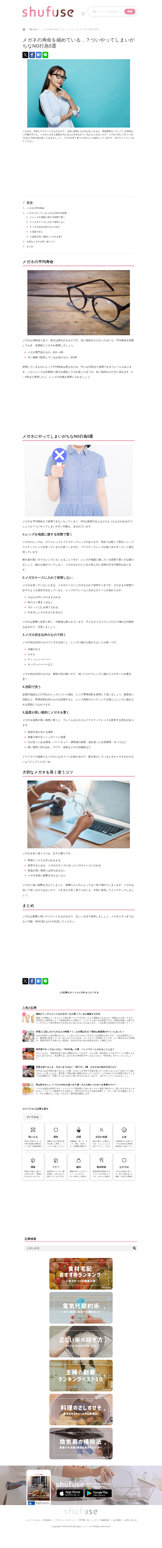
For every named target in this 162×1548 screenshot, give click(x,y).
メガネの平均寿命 (35, 208)
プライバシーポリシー (65, 1520)
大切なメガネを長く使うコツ (41, 241)
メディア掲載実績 (101, 1520)
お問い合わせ (131, 1520)
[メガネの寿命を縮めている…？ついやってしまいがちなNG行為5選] (39, 55)
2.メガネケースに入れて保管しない (47, 222)
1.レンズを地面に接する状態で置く (47, 217)
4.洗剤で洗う (36, 232)
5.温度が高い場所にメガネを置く (46, 236)
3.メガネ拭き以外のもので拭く (45, 227)
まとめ (30, 246)
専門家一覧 (84, 1520)
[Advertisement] (78, 170)
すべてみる (33, 1117)
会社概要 (117, 1520)
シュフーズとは (32, 1520)
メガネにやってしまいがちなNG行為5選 (47, 213)
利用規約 (47, 1520)
